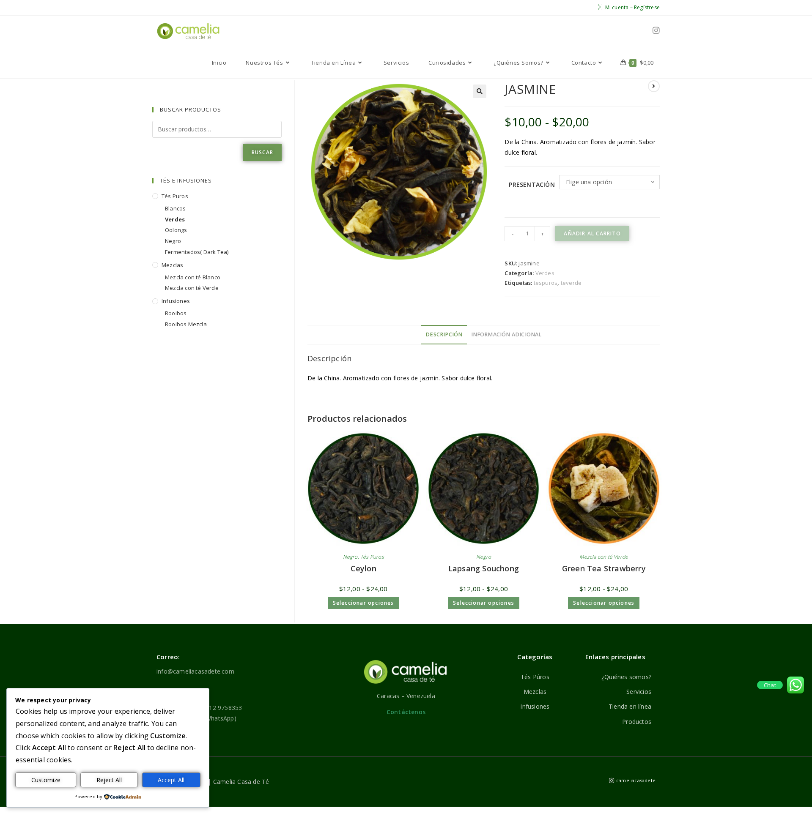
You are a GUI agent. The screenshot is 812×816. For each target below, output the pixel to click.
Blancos (175, 208)
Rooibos (176, 313)
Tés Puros (372, 556)
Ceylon (363, 568)
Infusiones (176, 301)
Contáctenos (406, 712)
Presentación (531, 184)
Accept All (171, 780)
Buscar (262, 152)
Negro (350, 556)
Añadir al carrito (592, 233)
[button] (479, 91)
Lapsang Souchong (483, 568)
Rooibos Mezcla (186, 324)
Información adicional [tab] (506, 334)
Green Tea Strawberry (604, 568)
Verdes (544, 273)
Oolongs (176, 230)
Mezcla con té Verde (603, 556)
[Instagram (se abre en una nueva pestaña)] (656, 30)
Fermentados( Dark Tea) (196, 252)
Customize (45, 780)
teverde (571, 283)
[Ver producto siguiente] (654, 86)
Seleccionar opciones (363, 602)
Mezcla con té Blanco (192, 277)
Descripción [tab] (443, 334)
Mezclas (172, 265)
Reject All (109, 780)
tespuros (546, 283)
